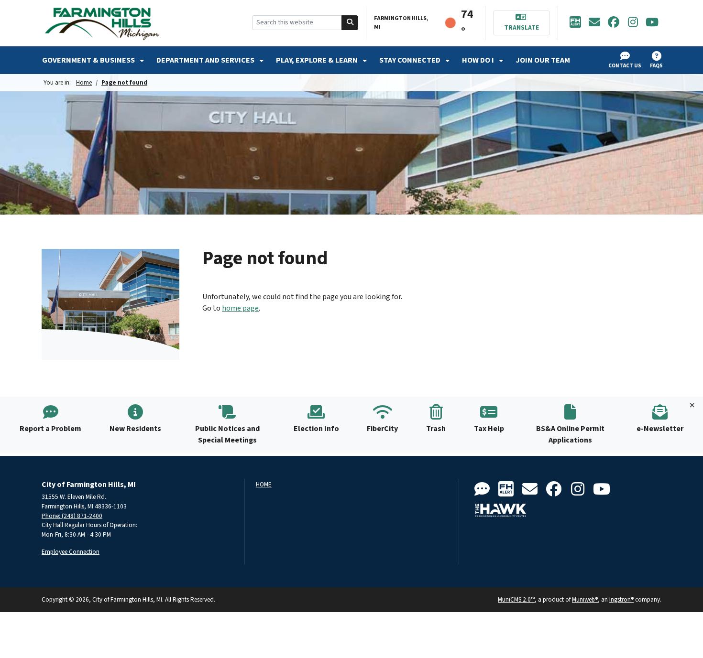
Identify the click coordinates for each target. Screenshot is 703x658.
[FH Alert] (575, 23)
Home (84, 82)
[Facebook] (613, 23)
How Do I (478, 60)
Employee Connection (70, 551)
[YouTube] (651, 23)
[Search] (350, 22)
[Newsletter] (594, 23)
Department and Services (206, 60)
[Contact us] (482, 489)
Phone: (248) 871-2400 (72, 515)
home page (240, 308)
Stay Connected (410, 60)
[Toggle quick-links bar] (692, 405)
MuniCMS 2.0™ (516, 599)
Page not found (124, 82)
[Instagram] (632, 23)
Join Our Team (543, 60)
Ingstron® (621, 599)
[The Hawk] (500, 510)
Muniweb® (585, 599)
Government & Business (89, 60)
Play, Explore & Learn (317, 60)
